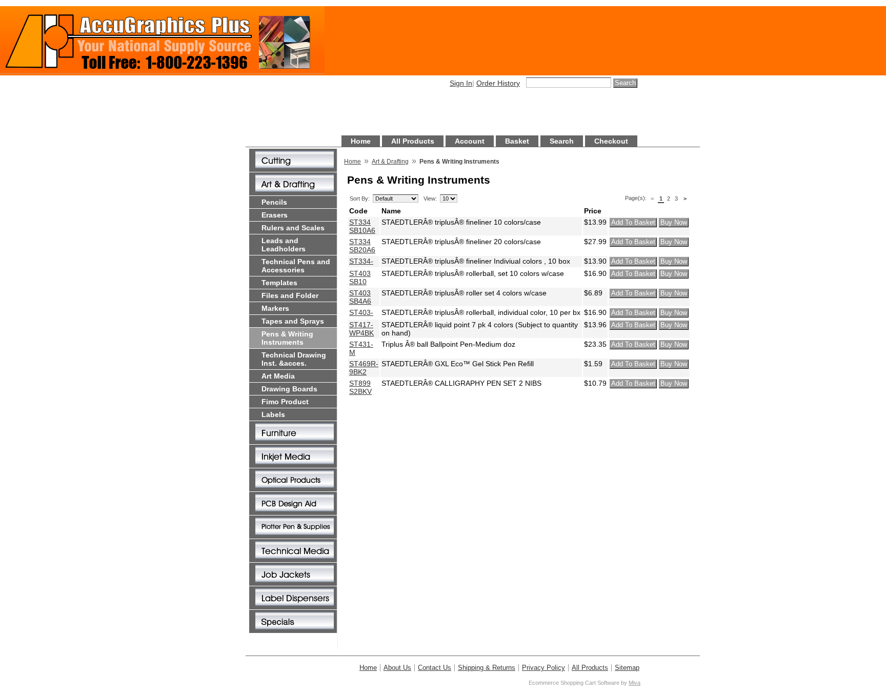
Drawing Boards (289, 389)
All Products (412, 141)
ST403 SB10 (360, 277)
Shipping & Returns (486, 667)
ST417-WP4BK (361, 329)
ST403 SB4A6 (360, 297)
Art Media (278, 376)
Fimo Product (285, 402)
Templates (279, 283)
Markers (275, 308)
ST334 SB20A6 (362, 245)
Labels (273, 414)
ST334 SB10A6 (362, 226)
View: (430, 198)
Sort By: (360, 198)
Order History (498, 83)
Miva (634, 683)
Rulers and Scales (293, 228)
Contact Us (434, 667)
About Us (397, 667)
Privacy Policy (543, 667)
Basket (517, 141)
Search (562, 141)
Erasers (274, 215)
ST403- (361, 312)
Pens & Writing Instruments (287, 338)
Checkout (611, 141)
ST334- (361, 261)
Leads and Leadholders (283, 244)
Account (470, 141)
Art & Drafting (390, 161)
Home (361, 141)
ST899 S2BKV (360, 387)
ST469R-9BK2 (363, 368)
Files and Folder (289, 295)
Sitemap (627, 667)
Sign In (461, 83)
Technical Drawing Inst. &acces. (293, 359)
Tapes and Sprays (292, 321)
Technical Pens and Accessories (295, 265)
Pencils (274, 202)
